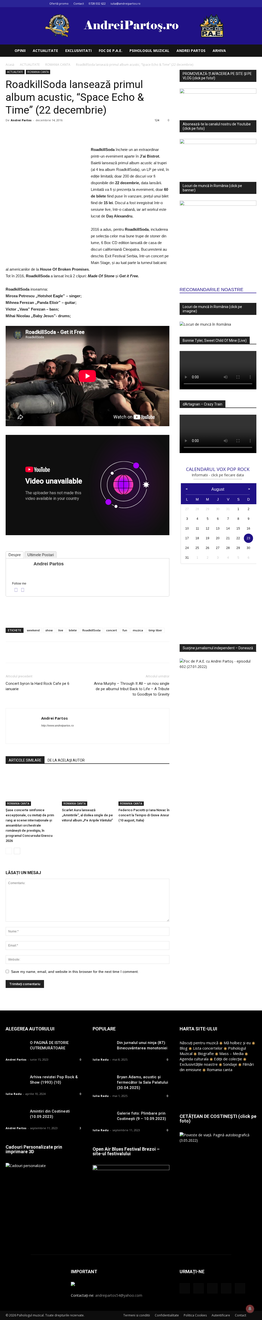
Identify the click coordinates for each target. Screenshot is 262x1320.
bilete (73, 630)
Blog (184, 1048)
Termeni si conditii (136, 1315)
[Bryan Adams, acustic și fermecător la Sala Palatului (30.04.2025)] (103, 1081)
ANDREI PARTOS (191, 50)
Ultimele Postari (40, 555)
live (60, 630)
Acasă (10, 64)
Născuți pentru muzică (199, 1042)
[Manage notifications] (250, 1309)
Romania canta (219, 1069)
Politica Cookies (195, 1315)
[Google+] (227, 3)
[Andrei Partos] (19, 568)
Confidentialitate (167, 1315)
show (49, 630)
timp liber (155, 630)
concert (111, 630)
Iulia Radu (14, 1094)
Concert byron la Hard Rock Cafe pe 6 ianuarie (37, 686)
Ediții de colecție (228, 1058)
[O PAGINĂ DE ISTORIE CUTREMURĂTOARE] (16, 1047)
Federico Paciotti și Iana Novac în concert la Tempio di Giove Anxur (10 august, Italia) (143, 815)
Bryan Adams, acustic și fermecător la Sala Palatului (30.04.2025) (142, 1082)
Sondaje (230, 1064)
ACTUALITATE (45, 50)
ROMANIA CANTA (57, 64)
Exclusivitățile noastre (199, 1064)
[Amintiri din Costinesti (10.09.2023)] (16, 1116)
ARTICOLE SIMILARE (25, 760)
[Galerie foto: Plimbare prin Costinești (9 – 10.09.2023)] (103, 1118)
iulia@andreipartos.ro (125, 3)
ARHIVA (219, 50)
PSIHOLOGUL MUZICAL (149, 50)
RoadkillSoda (91, 630)
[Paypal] (54, 736)
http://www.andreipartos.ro (57, 725)
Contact (78, 3)
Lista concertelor (208, 1048)
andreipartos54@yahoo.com (118, 1295)
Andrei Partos (21, 120)
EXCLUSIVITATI (78, 50)
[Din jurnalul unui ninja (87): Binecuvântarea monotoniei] (103, 1047)
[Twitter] (244, 3)
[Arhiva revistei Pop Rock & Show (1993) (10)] (16, 1081)
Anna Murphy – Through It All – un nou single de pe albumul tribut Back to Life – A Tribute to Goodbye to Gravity (131, 689)
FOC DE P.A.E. (110, 50)
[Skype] (64, 736)
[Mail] (235, 3)
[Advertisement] (87, 610)
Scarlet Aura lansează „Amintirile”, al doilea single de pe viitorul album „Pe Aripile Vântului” (87, 815)
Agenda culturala (194, 1058)
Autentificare (221, 1315)
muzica (138, 630)
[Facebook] (219, 3)
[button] (250, 51)
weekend (33, 630)
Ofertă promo (59, 3)
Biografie (206, 1053)
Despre (14, 555)
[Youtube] (252, 3)
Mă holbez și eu (237, 1042)
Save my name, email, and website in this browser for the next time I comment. (75, 972)
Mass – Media (231, 1053)
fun (125, 630)
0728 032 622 (97, 3)
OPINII (20, 50)
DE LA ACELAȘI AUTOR (66, 760)
